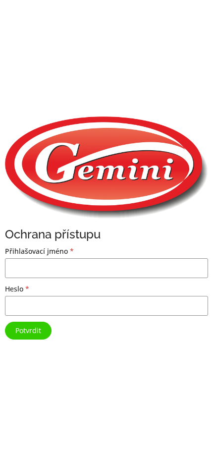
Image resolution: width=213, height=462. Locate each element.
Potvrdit (28, 330)
